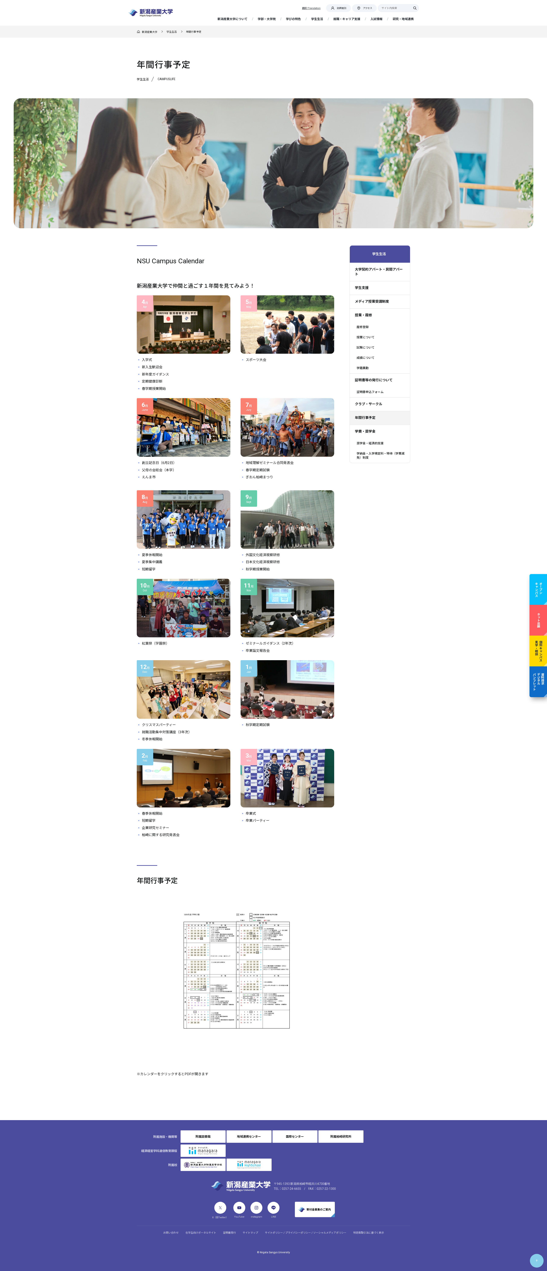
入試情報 (376, 19)
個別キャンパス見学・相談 (538, 651)
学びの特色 (293, 19)
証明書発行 (229, 1232)
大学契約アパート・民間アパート (379, 271)
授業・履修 (363, 315)
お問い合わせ (171, 1232)
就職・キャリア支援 (346, 19)
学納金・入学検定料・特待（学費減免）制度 (380, 456)
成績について (366, 357)
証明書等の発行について (374, 380)
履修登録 (363, 327)
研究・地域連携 (403, 19)
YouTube (239, 1216)
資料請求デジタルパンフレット (538, 682)
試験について (366, 347)
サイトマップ (250, 1232)
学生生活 (317, 19)
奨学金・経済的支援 (370, 443)
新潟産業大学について (232, 19)
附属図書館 (203, 1136)
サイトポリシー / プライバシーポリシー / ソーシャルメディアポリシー (305, 1232)
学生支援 (362, 288)
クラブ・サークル (368, 404)
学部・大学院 (267, 19)
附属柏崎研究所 (340, 1136)
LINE (273, 1216)
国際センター (295, 1136)
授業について (366, 337)
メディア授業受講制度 (372, 301)
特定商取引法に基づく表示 (368, 1232)
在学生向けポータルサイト (200, 1232)
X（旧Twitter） (220, 1217)
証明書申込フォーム (370, 392)
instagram (256, 1216)
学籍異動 (363, 368)
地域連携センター (249, 1136)
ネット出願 (538, 620)
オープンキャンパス (538, 589)
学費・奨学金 (365, 431)
